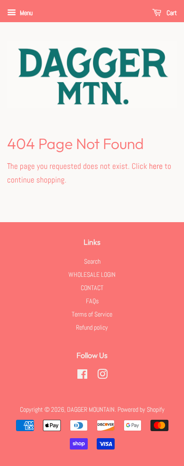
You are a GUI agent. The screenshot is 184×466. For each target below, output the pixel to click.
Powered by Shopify (141, 409)
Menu (25, 12)
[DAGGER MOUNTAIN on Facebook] (82, 376)
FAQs (92, 301)
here (156, 166)
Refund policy (92, 327)
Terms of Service (92, 314)
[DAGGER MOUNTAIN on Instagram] (102, 376)
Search (92, 261)
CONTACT (92, 287)
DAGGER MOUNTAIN (91, 409)
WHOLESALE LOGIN (92, 274)
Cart (171, 12)
